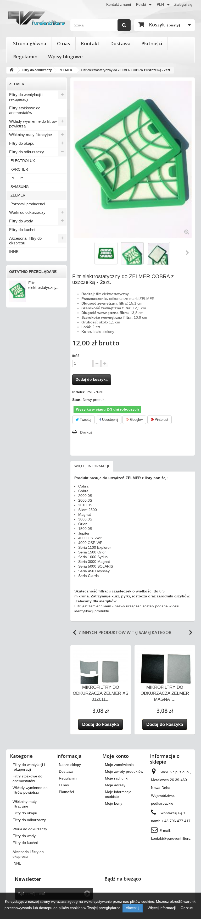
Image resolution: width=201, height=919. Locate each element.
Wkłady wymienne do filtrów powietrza (33, 123)
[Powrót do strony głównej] (11, 70)
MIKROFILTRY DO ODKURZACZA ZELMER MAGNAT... (165, 693)
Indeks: (79, 392)
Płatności (151, 43)
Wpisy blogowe (65, 56)
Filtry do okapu (21, 143)
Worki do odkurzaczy (27, 212)
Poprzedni (77, 252)
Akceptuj (132, 908)
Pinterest (161, 420)
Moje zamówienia (119, 765)
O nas (63, 43)
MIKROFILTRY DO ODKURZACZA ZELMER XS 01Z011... (100, 693)
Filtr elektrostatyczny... (43, 285)
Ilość (75, 356)
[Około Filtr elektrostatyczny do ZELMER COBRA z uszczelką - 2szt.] (17, 291)
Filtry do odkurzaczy (26, 152)
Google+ (136, 420)
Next (190, 632)
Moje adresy (115, 785)
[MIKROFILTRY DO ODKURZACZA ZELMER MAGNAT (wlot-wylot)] (164, 669)
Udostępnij (109, 420)
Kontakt (90, 43)
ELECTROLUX (22, 161)
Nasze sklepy (70, 765)
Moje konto (115, 756)
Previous (74, 632)
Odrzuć (187, 908)
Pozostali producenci (27, 204)
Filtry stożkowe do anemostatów (24, 110)
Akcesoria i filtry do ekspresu (25, 240)
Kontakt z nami (118, 4)
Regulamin (25, 56)
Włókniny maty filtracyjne (30, 134)
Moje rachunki (116, 778)
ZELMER (17, 195)
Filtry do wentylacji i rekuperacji (25, 97)
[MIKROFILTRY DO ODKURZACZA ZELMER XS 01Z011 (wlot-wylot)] (100, 669)
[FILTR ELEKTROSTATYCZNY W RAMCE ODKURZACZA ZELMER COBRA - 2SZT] (106, 253)
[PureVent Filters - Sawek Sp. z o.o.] (36, 18)
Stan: (77, 399)
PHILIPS (17, 178)
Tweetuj (85, 420)
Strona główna (29, 43)
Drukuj (86, 432)
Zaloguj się (183, 4)
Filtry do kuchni (22, 229)
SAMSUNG (19, 186)
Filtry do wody (21, 221)
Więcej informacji (91, 465)
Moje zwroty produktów (124, 771)
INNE (14, 251)
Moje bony (113, 803)
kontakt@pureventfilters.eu (173, 838)
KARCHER (19, 169)
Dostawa (120, 43)
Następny (187, 252)
